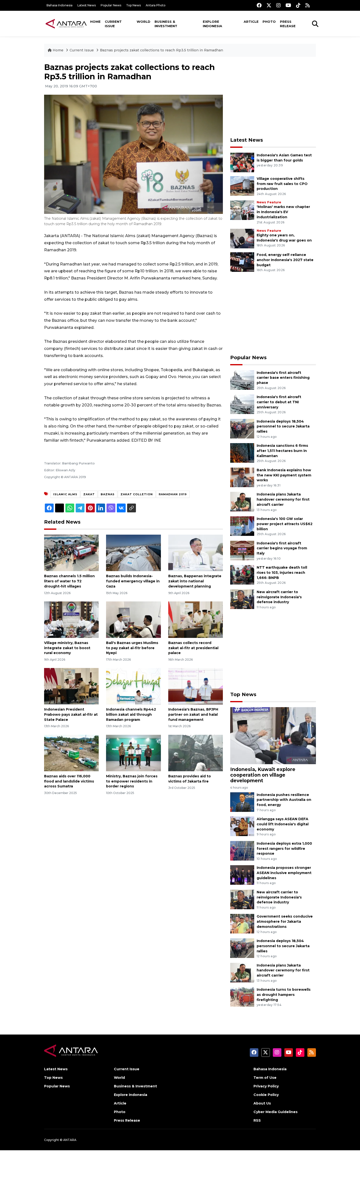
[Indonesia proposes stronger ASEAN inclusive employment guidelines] (242, 875)
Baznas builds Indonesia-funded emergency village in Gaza (133, 581)
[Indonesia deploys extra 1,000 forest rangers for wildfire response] (242, 850)
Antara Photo (156, 5)
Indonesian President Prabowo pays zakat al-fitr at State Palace (71, 714)
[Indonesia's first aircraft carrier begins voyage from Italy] (242, 550)
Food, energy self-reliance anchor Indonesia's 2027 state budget (285, 260)
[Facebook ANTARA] (259, 5)
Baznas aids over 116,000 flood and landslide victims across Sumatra (69, 781)
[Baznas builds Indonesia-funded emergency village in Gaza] (133, 552)
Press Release (288, 24)
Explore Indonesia (212, 24)
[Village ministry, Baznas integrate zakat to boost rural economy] (71, 619)
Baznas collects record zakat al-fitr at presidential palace (193, 648)
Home (95, 21)
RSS (257, 1120)
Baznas (108, 494)
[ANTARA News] (66, 23)
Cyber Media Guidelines (275, 1112)
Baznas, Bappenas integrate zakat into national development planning (194, 581)
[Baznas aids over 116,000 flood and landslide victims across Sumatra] (71, 752)
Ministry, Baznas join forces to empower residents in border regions (131, 781)
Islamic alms (65, 494)
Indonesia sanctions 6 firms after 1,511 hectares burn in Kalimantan (282, 450)
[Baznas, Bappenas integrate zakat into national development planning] (195, 552)
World (143, 21)
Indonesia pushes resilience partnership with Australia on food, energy (284, 800)
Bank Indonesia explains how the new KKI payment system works (284, 475)
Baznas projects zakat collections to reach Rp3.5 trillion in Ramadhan (161, 50)
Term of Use (264, 1077)
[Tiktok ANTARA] (298, 5)
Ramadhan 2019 (173, 494)
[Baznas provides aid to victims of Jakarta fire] (195, 752)
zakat (89, 494)
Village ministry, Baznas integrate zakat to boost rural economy (67, 648)
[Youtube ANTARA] (288, 5)
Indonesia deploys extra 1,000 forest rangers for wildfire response (284, 848)
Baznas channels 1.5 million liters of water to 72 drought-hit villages (69, 581)
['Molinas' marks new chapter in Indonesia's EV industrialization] (242, 210)
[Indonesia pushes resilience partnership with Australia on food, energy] (242, 801)
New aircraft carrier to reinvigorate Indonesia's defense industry (279, 597)
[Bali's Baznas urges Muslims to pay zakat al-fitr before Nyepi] (133, 619)
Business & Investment (166, 24)
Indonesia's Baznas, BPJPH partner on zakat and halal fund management (193, 714)
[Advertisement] (273, 97)
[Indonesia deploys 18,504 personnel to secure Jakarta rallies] (242, 428)
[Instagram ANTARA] (278, 5)
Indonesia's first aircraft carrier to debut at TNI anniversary (279, 402)
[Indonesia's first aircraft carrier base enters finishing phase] (242, 379)
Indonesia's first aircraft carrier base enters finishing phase (283, 377)
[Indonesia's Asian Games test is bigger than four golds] (242, 162)
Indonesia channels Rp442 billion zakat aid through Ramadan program (131, 714)
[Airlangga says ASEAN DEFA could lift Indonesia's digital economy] (242, 826)
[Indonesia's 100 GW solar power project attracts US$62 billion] (242, 525)
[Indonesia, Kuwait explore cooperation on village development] (273, 735)
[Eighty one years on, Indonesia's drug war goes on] (242, 238)
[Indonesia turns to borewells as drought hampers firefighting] (242, 996)
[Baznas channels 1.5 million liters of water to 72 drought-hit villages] (71, 552)
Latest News (86, 5)
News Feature (269, 202)
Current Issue (113, 24)
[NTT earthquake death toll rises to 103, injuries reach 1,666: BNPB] (242, 574)
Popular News (111, 5)
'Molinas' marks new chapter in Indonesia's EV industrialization (283, 212)
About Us (262, 1103)
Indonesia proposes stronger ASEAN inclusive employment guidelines (284, 872)
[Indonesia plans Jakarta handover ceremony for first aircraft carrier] (242, 501)
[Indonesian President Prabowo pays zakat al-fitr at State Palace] (71, 686)
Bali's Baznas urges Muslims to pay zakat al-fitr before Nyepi (132, 648)
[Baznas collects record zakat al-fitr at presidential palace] (195, 619)
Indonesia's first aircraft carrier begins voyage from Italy (282, 548)
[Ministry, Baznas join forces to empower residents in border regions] (133, 752)
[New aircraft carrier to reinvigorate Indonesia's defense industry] (242, 599)
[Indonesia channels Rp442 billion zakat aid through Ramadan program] (133, 686)
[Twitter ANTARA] (268, 5)
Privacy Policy (266, 1086)
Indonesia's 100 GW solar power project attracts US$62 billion (284, 524)
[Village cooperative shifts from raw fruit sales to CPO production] (242, 185)
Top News (133, 5)
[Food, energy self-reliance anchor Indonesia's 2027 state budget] (242, 261)
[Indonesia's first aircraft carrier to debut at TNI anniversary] (242, 404)
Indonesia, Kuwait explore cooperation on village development (262, 774)
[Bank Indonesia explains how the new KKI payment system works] (242, 477)
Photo (269, 21)
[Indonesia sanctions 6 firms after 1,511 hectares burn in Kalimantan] (242, 452)
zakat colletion (136, 494)
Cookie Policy (266, 1095)
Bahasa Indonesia (59, 5)
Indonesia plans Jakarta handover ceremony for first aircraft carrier (283, 499)
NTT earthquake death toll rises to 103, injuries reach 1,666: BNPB (282, 572)
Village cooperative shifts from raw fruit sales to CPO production (282, 183)
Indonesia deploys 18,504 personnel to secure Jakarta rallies (283, 426)
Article (251, 21)
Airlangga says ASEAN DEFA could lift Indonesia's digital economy (283, 824)
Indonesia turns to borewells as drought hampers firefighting (284, 994)
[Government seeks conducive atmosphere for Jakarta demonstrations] (242, 923)
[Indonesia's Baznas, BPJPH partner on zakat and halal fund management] (195, 686)
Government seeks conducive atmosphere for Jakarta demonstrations (285, 921)
